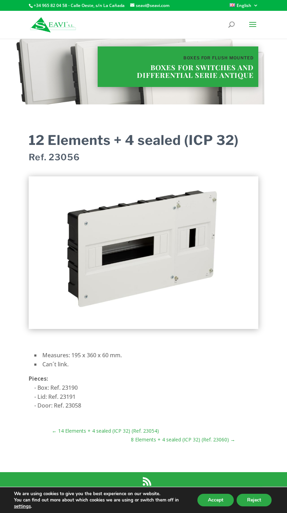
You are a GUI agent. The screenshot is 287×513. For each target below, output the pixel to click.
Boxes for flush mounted (218, 57)
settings (22, 506)
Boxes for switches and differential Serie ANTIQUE (195, 71)
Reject (254, 500)
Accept (215, 500)
